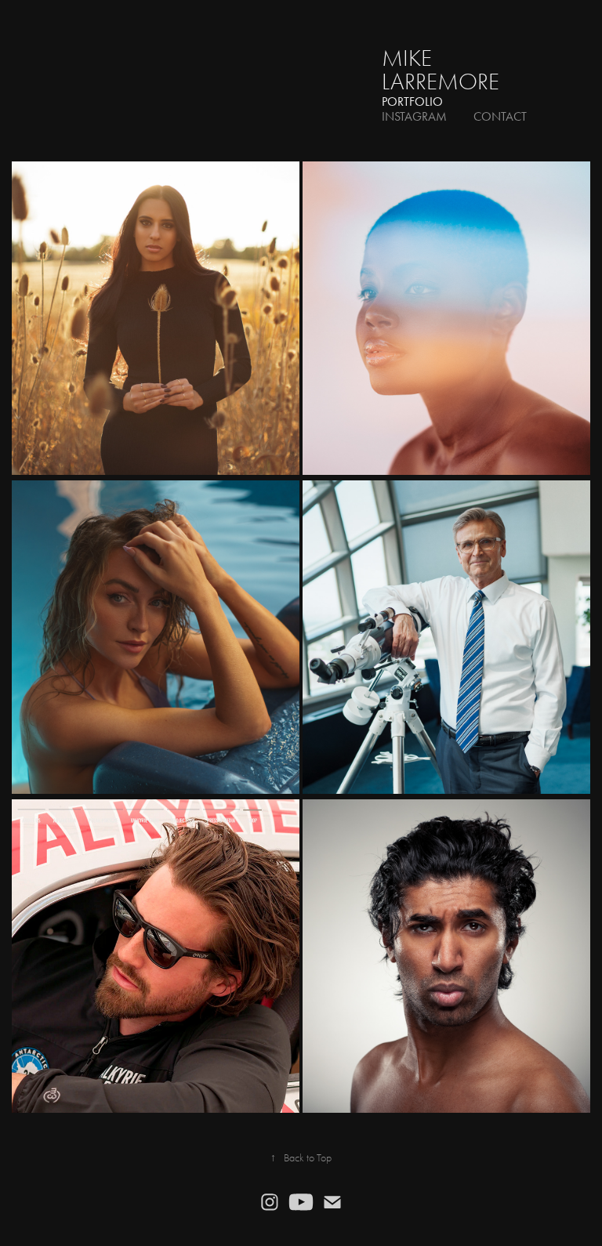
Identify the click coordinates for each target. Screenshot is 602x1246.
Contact (500, 116)
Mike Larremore (440, 70)
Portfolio (412, 101)
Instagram (414, 116)
